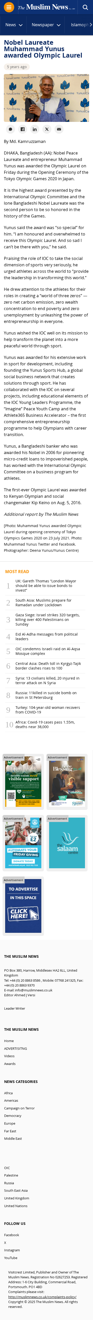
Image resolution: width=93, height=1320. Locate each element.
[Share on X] (46, 129)
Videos (9, 1056)
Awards (10, 1064)
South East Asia (16, 1190)
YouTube (10, 1258)
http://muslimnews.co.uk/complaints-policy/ (42, 1297)
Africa (8, 1093)
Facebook (11, 1235)
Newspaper (43, 25)
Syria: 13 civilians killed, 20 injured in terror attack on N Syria (48, 680)
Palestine (11, 1175)
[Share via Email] (59, 129)
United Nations (15, 1206)
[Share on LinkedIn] (34, 129)
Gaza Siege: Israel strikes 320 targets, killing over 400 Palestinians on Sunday (48, 619)
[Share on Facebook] (22, 129)
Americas (11, 1100)
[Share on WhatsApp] (10, 129)
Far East (10, 1131)
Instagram (12, 1250)
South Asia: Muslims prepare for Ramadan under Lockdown (44, 602)
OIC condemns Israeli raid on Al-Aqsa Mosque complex (48, 651)
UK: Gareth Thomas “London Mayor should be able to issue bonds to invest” (46, 585)
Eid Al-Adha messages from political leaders (47, 636)
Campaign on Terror (19, 1108)
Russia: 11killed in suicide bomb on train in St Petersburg (46, 695)
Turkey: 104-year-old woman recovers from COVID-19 (48, 710)
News (10, 25)
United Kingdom (16, 1198)
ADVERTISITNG (15, 1048)
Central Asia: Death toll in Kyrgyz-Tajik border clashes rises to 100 (48, 666)
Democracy (12, 1116)
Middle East (13, 1138)
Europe (9, 1123)
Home (9, 1041)
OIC (7, 1168)
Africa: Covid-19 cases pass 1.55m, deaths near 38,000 (45, 724)
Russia (9, 1183)
